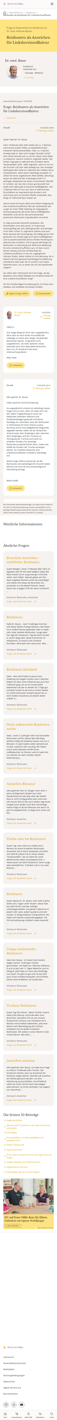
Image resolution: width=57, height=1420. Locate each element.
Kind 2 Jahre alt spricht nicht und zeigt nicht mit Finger (29, 1156)
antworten (17, 365)
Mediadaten (9, 1369)
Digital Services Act (12, 1387)
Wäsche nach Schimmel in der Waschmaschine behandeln (28, 1126)
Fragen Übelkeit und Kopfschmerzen (24, 1162)
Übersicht (11, 118)
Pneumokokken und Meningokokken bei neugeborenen (25, 1139)
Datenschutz (9, 1381)
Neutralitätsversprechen (14, 1363)
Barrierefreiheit (10, 1393)
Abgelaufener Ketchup (17, 1167)
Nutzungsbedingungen (14, 1375)
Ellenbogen (12, 1132)
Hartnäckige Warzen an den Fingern (23, 1172)
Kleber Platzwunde (15, 1144)
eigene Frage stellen (18, 293)
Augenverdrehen (14, 1120)
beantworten (45, 293)
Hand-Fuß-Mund (14, 1149)
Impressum (8, 1357)
